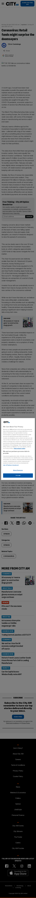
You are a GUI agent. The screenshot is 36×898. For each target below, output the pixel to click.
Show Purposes (18, 470)
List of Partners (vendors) (11, 465)
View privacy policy (19, 448)
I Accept (18, 475)
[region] (18, 449)
